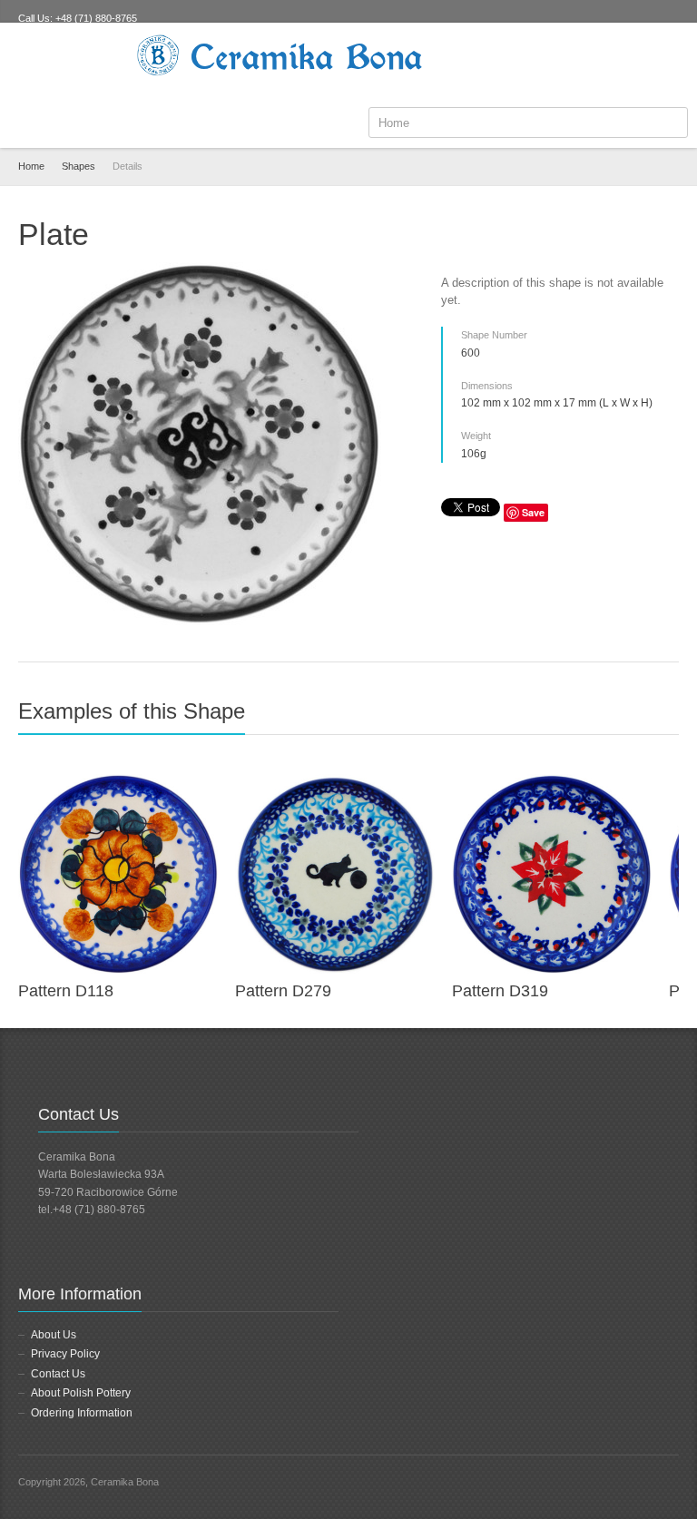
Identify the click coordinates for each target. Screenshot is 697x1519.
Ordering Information (82, 1412)
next (669, 719)
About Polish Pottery (81, 1393)
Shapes (78, 166)
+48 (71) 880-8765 (96, 18)
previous (649, 719)
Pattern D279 (283, 991)
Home (31, 166)
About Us (53, 1334)
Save (533, 512)
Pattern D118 (65, 991)
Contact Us (58, 1373)
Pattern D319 (500, 991)
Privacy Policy (65, 1354)
